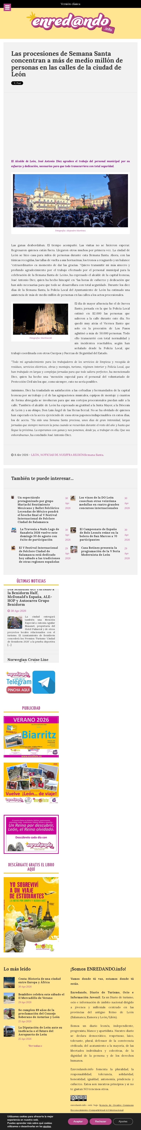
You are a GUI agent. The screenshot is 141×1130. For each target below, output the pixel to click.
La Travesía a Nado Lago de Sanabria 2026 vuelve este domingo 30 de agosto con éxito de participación (39, 534)
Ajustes (123, 1121)
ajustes (47, 1126)
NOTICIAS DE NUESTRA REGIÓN (62, 455)
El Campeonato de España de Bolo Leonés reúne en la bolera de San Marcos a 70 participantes (99, 534)
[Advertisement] (70, 125)
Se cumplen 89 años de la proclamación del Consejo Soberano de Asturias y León (39, 1013)
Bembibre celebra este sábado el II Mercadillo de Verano (41, 996)
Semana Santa (93, 455)
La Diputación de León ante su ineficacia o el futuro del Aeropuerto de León (40, 1031)
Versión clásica (70, 4)
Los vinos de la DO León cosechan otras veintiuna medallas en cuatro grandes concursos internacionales (99, 503)
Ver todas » (35, 1045)
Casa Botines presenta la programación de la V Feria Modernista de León (100, 551)
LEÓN (35, 455)
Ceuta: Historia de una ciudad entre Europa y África (39, 980)
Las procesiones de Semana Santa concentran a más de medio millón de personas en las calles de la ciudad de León (67, 63)
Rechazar (100, 1121)
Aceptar (78, 1121)
